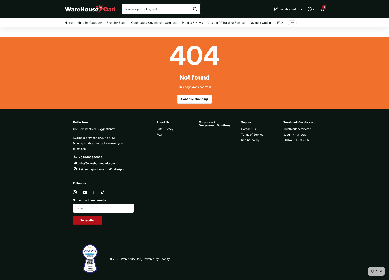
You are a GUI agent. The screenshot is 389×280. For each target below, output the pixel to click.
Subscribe (87, 220)
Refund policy (250, 140)
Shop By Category (89, 22)
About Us (162, 122)
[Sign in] (311, 9)
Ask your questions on (101, 169)
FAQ (280, 22)
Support (246, 122)
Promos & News (192, 22)
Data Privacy (164, 129)
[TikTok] (102, 192)
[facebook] (94, 192)
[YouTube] (85, 192)
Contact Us (248, 129)
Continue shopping (194, 99)
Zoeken (195, 9)
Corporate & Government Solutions (154, 22)
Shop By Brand (116, 22)
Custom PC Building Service (226, 22)
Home (69, 22)
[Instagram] (75, 192)
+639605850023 (91, 157)
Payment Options (260, 22)
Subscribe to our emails (89, 200)
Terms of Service (252, 134)
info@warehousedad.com (97, 163)
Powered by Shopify (156, 259)
